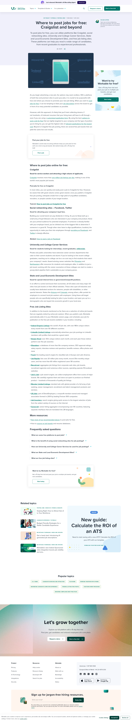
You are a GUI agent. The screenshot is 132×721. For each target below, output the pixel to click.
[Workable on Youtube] (88, 675)
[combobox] (84, 8)
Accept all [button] (114, 718)
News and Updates (57, 532)
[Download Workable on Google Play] (103, 680)
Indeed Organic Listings (40, 326)
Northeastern (35, 264)
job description (68, 104)
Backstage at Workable (44, 532)
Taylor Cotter (104, 20)
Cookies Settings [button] (103, 717)
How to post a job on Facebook (48, 239)
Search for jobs (37, 678)
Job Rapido (35, 359)
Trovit (33, 355)
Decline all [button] (125, 717)
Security (13, 682)
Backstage (58, 675)
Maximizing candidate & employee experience (44, 586)
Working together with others (89, 581)
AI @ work (35, 581)
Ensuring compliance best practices (66, 591)
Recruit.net (35, 365)
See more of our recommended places (45, 420)
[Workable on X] (92, 675)
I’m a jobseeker (59, 8)
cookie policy (23, 719)
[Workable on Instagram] (96, 675)
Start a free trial (111, 8)
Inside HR (48, 508)
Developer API (37, 675)
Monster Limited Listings (40, 384)
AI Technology (15, 675)
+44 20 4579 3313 (100, 670)
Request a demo (95, 8)
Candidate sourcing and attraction (53, 581)
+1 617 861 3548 (91, 666)
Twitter (32, 233)
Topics (32, 8)
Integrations (15, 678)
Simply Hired (36, 339)
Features (14, 671)
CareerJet (35, 407)
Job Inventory (36, 400)
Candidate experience (43, 520)
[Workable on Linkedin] (81, 675)
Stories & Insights (57, 508)
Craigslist (33, 178)
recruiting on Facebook (79, 230)
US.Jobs (34, 394)
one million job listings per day (63, 178)
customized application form (57, 118)
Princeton (78, 261)
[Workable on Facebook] (85, 675)
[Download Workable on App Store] (87, 680)
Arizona (54, 292)
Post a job (41, 153)
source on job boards (45, 424)
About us (58, 667)
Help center (36, 667)
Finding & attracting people (70, 586)
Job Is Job (35, 375)
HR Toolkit (46, 18)
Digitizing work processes (92, 586)
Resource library (38, 671)
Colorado (63, 292)
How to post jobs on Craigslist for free (51, 204)
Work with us (59, 671)
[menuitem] (32, 8)
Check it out (82, 2)
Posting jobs (61, 18)
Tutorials (53, 18)
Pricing (13, 667)
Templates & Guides (44, 8)
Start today (40, 481)
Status (57, 682)
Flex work (72, 581)
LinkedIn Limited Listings (40, 332)
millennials (81, 249)
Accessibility (59, 678)
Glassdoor (35, 345)
